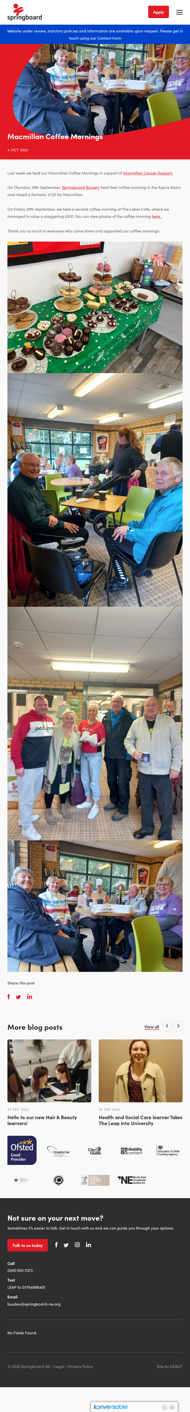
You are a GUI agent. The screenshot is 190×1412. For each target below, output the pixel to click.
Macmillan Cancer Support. (148, 173)
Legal (59, 1366)
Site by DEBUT (170, 1366)
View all (151, 1027)
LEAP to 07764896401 (26, 1287)
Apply (158, 12)
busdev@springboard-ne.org (34, 1304)
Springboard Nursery (81, 187)
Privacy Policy (80, 1366)
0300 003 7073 (20, 1270)
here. (157, 216)
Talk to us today (27, 1245)
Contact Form (109, 38)
